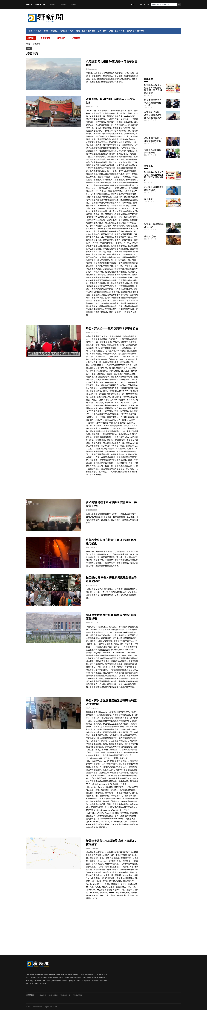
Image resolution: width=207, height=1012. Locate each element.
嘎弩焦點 (61, 38)
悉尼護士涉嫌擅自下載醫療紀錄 (154, 188)
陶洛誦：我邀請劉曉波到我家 (154, 225)
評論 (46, 30)
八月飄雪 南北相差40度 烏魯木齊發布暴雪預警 (111, 63)
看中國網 (43, 995)
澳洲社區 (91, 30)
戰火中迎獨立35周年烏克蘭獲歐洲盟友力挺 (153, 102)
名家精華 (76, 38)
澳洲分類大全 (65, 995)
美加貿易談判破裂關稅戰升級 (152, 151)
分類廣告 (63, 4)
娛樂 (72, 30)
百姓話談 (54, 30)
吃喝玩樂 (63, 30)
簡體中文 (29, 4)
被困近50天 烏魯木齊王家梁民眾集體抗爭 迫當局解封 (111, 579)
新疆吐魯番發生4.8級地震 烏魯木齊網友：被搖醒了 (112, 842)
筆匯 (122, 30)
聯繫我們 (53, 4)
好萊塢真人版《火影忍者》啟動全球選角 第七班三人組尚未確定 (153, 88)
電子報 (73, 4)
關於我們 (140, 30)
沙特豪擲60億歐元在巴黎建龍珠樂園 (153, 139)
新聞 (30, 30)
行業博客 (130, 30)
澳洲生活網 (53, 995)
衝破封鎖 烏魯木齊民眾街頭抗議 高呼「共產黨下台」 (111, 504)
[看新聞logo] (45, 22)
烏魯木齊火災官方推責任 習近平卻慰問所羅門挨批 (111, 541)
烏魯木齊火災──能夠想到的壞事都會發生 (112, 328)
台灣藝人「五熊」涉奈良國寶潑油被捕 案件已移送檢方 (153, 115)
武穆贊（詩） (150, 236)
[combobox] (164, 4)
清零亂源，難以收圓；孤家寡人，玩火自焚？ (110, 100)
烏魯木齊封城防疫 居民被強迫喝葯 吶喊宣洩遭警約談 (111, 702)
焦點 (39, 30)
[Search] (179, 4)
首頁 (28, 44)
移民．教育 (102, 30)
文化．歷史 (113, 30)
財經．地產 (80, 30)
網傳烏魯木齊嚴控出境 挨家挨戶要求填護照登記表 (111, 616)
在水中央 (148, 199)
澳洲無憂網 (77, 995)
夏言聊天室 (45, 38)
